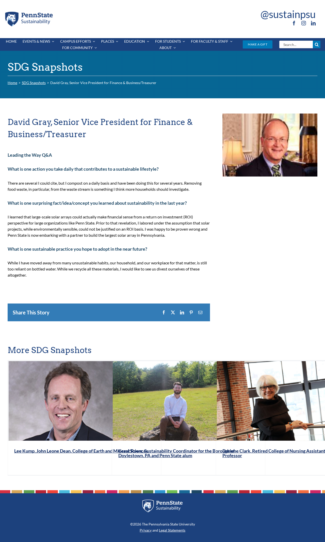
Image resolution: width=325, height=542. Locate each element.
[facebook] (294, 23)
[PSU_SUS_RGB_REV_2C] (162, 501)
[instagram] (303, 23)
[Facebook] (163, 312)
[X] (172, 312)
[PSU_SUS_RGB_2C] (28, 12)
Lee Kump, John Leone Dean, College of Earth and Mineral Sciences (81, 451)
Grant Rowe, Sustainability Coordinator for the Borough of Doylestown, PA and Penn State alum (176, 453)
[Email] (200, 312)
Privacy (146, 530)
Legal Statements (172, 530)
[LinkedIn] (182, 312)
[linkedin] (313, 23)
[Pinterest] (191, 312)
